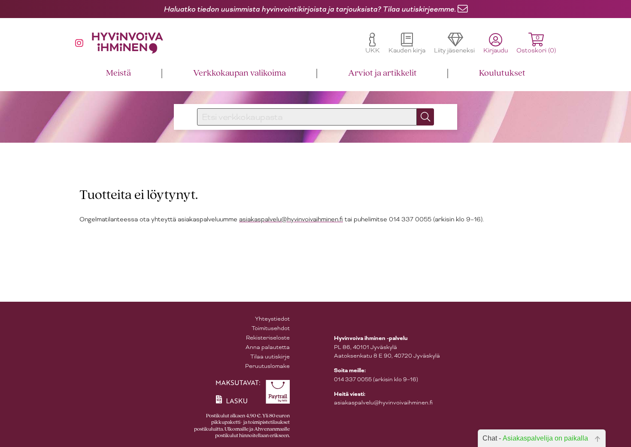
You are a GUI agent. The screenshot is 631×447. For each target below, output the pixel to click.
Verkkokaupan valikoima (239, 73)
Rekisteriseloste (268, 337)
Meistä (118, 73)
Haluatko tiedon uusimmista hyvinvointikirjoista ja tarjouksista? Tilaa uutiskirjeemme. (310, 9)
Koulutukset (502, 73)
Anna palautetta (268, 347)
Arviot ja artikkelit (382, 73)
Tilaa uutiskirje (270, 356)
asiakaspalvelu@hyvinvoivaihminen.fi (291, 219)
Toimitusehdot (271, 328)
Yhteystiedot (272, 318)
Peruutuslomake (267, 366)
